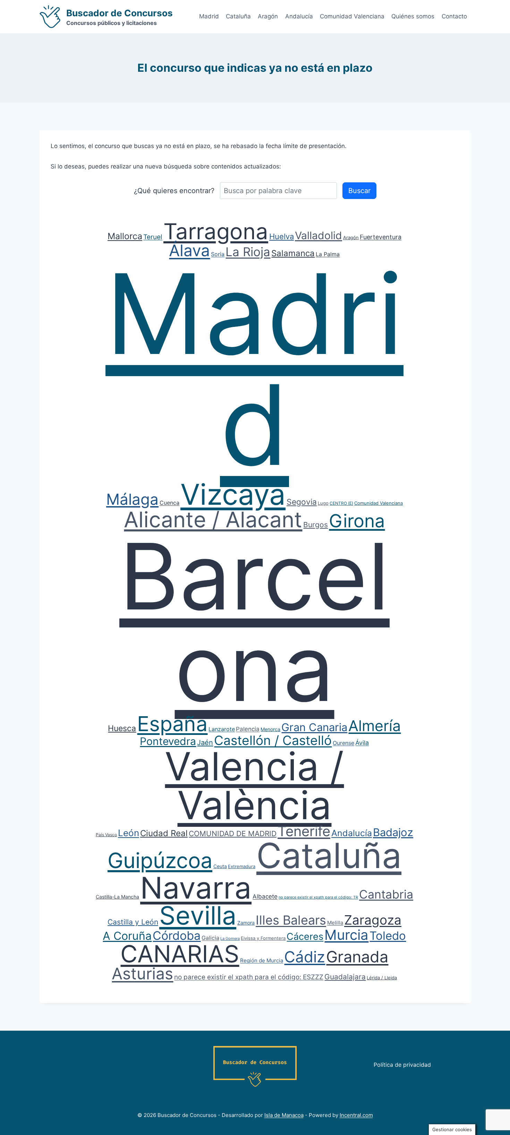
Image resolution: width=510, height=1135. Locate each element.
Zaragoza (372, 920)
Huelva (281, 236)
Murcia (346, 934)
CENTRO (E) (341, 503)
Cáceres (305, 936)
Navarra (196, 888)
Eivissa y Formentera (263, 938)
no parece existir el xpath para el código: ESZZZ (248, 977)
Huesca (122, 728)
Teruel (152, 237)
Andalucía (299, 16)
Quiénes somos (412, 16)
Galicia (210, 937)
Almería (374, 726)
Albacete (265, 896)
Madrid (209, 16)
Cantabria (386, 894)
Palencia (248, 729)
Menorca (270, 729)
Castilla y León (133, 922)
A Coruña (127, 936)
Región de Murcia (261, 960)
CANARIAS (179, 953)
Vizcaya (233, 494)
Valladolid (318, 235)
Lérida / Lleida (382, 977)
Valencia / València (254, 786)
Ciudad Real (164, 833)
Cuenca (169, 502)
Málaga (132, 499)
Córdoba (177, 935)
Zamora (246, 923)
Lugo (323, 503)
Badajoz (393, 832)
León (128, 833)
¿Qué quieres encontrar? (174, 191)
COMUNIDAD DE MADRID (233, 833)
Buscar (359, 191)
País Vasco (106, 834)
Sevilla (197, 915)
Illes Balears (291, 920)
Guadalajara (345, 976)
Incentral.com (356, 1115)
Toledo (387, 936)
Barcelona (254, 622)
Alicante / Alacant (213, 519)
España (172, 723)
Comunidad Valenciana (352, 16)
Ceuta (220, 866)
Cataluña (238, 16)
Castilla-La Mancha (117, 897)
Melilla (335, 922)
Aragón (268, 16)
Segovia (302, 502)
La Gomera (230, 938)
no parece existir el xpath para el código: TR (318, 897)
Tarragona (215, 231)
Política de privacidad (402, 1064)
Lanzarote (222, 729)
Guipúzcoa (160, 860)
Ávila (362, 742)
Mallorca (125, 236)
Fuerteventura (380, 237)
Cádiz (304, 956)
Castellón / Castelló (273, 740)
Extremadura (241, 866)
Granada (357, 956)
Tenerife (304, 831)
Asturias (142, 973)
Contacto (454, 16)
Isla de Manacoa (284, 1115)
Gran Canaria (314, 727)
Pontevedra (168, 741)
